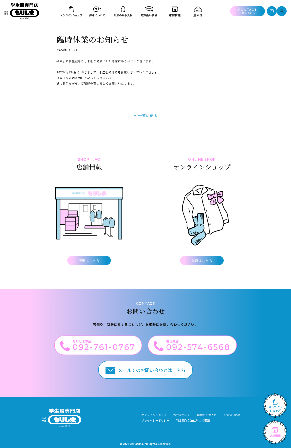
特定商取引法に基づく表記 (193, 420)
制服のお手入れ (207, 415)
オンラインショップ (275, 408)
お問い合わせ (232, 415)
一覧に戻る (148, 115)
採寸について (181, 415)
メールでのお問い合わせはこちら (152, 370)
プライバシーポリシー (155, 420)
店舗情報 (275, 435)
